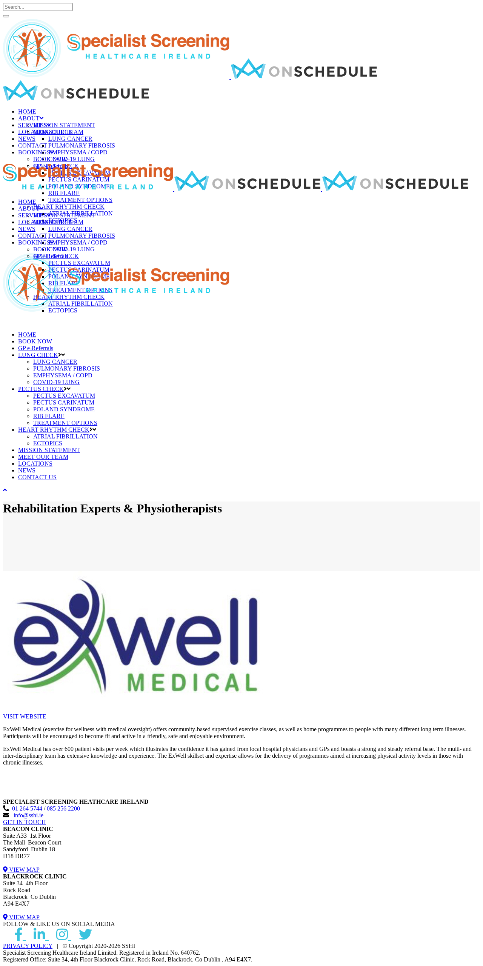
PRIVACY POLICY (27, 946)
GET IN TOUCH (24, 822)
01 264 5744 (27, 808)
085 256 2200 (63, 808)
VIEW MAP (24, 869)
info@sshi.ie (27, 815)
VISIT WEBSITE (24, 716)
